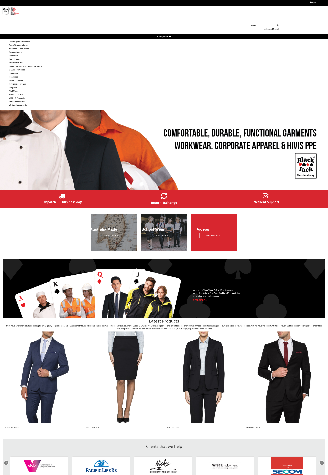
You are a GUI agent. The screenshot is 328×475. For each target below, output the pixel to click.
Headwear (13, 77)
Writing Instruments (18, 105)
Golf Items (13, 73)
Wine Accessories (17, 101)
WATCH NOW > (213, 235)
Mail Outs (13, 91)
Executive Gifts (16, 63)
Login (313, 2)
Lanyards (13, 87)
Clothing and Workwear (19, 41)
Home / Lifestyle (16, 80)
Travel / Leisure (16, 94)
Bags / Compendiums (18, 45)
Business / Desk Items (19, 49)
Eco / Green (14, 59)
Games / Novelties (17, 70)
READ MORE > (113, 235)
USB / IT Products (17, 98)
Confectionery (15, 52)
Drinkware (13, 56)
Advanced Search (271, 29)
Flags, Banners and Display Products (25, 66)
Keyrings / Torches (17, 84)
